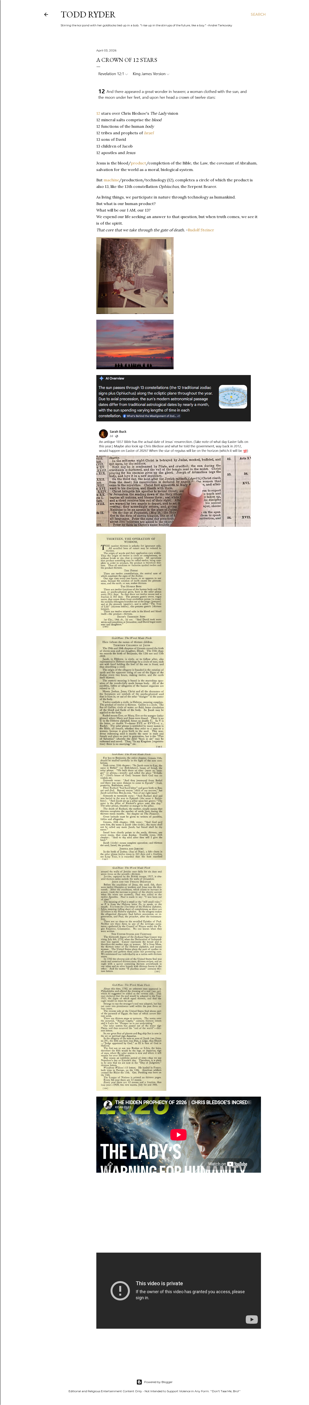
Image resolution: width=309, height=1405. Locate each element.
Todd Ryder (88, 14)
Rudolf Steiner (201, 229)
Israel (149, 132)
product (138, 163)
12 (98, 113)
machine (111, 179)
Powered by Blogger (158, 1382)
